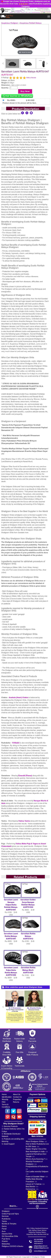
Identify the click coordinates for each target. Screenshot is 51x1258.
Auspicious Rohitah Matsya (30, 23)
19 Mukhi (16, 742)
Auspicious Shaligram (9, 23)
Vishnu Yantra (24, 821)
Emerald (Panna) (25, 775)
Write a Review (31, 78)
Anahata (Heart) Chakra (18, 697)
